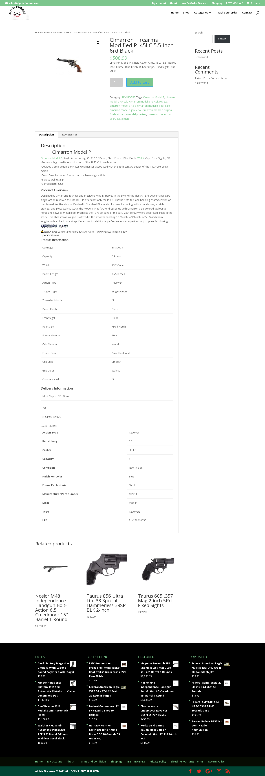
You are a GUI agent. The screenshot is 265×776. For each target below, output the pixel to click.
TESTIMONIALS (235, 3)
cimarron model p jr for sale (153, 105)
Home (174, 12)
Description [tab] (46, 134)
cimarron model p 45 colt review (148, 101)
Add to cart (139, 82)
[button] (98, 43)
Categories (201, 12)
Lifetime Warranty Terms (187, 761)
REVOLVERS (64, 32)
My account (159, 3)
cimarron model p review (131, 114)
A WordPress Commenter (210, 78)
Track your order (226, 12)
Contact (247, 12)
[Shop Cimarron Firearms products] (54, 227)
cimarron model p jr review (125, 110)
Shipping (217, 3)
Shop (186, 12)
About (173, 3)
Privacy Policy (158, 761)
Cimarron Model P (153, 97)
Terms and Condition (92, 761)
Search (199, 32)
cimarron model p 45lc (123, 105)
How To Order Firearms (194, 3)
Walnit (141, 158)
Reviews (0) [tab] (69, 134)
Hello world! (201, 57)
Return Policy (216, 761)
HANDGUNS (50, 32)
